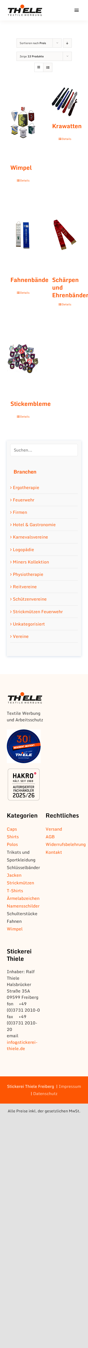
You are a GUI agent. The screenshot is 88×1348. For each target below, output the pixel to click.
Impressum (70, 1086)
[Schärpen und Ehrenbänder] (65, 235)
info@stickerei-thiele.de (22, 1045)
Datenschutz (45, 1093)
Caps (12, 828)
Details (25, 181)
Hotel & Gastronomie (34, 524)
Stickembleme (30, 403)
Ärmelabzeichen (23, 898)
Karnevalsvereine (30, 536)
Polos (12, 844)
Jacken (14, 875)
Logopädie (23, 549)
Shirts (13, 836)
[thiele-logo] (25, 6)
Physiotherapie (28, 574)
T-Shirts (15, 890)
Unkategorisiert (29, 623)
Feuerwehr (23, 499)
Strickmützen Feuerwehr (38, 611)
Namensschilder (23, 905)
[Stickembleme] (23, 359)
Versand (54, 828)
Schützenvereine (30, 598)
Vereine (21, 636)
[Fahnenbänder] (23, 235)
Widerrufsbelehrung (66, 844)
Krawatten (67, 126)
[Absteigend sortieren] (67, 43)
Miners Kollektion (31, 561)
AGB (50, 836)
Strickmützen (20, 882)
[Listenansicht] (47, 67)
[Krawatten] (65, 102)
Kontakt (54, 852)
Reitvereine (25, 586)
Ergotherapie (26, 487)
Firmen (20, 512)
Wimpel (21, 167)
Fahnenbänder (30, 279)
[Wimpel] (23, 122)
